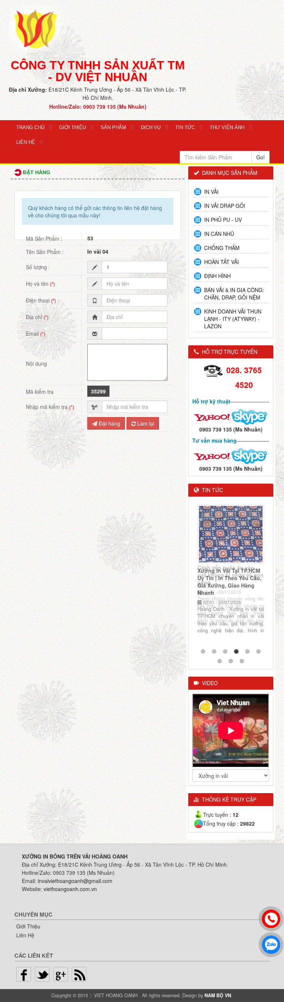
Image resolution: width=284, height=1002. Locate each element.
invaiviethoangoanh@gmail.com (75, 880)
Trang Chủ (30, 127)
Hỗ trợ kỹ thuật (211, 401)
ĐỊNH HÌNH (217, 276)
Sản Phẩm (113, 127)
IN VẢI (211, 191)
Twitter (42, 974)
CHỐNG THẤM (222, 247)
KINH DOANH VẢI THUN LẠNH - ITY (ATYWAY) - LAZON (232, 319)
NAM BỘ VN (217, 995)
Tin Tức (185, 127)
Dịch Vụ (150, 127)
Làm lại (145, 423)
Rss (79, 974)
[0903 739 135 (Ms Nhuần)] (212, 416)
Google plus (60, 974)
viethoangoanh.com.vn (70, 889)
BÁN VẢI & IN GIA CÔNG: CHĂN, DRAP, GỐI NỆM (234, 293)
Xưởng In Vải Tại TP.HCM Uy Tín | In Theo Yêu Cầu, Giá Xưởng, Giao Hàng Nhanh (229, 581)
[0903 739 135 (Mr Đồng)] (212, 455)
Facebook (23, 974)
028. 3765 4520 (244, 377)
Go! (260, 157)
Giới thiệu (72, 127)
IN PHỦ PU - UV (223, 219)
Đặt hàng (108, 423)
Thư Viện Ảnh (227, 127)
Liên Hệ (25, 142)
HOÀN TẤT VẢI (221, 261)
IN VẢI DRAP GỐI (224, 205)
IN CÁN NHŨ (219, 233)
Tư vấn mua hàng (214, 440)
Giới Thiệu (28, 926)
